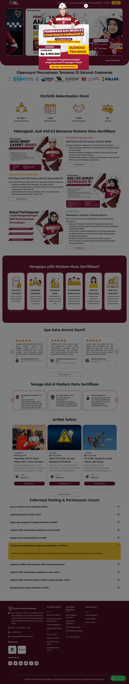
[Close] (86, 6)
